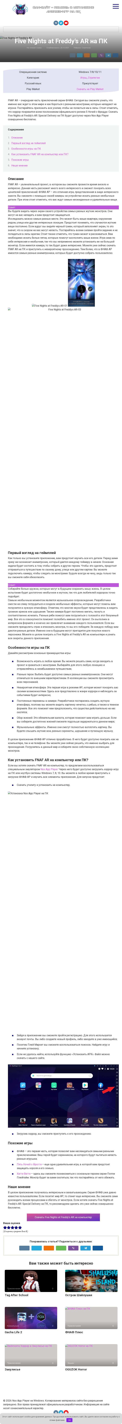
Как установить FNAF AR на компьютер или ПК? (39, 154)
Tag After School (16, 1295)
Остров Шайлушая (78, 1295)
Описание (17, 137)
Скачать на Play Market (90, 89)
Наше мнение (19, 165)
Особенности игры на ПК (26, 148)
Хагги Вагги (23, 1173)
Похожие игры (20, 159)
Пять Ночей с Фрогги (29, 1164)
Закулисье (12, 1369)
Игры (83, 77)
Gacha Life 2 (13, 1332)
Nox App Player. (49, 769)
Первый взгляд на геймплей (28, 143)
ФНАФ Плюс (74, 1332)
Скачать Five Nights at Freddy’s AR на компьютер (63, 1217)
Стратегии (86, 48)
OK (69, 1420)
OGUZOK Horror (76, 1369)
